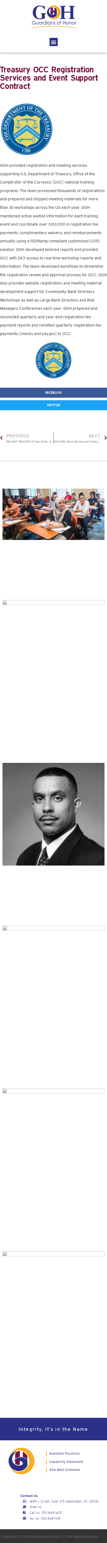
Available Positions (64, 1453)
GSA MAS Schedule (64, 1470)
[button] (54, 42)
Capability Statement (66, 1462)
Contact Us (29, 1496)
